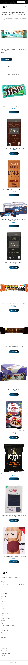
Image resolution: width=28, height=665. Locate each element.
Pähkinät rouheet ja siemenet (7, 625)
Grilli (2, 598)
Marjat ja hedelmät (5, 618)
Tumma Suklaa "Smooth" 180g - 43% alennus (14, 190)
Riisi (2, 632)
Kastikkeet (3, 603)
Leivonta (3, 611)
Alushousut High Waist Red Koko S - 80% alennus (14, 556)
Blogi (2, 646)
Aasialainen (3, 596)
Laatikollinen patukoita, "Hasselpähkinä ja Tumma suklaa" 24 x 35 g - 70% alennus (14, 388)
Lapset (2, 606)
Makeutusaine (4, 615)
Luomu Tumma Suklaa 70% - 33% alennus (14, 148)
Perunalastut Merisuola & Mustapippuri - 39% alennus (14, 473)
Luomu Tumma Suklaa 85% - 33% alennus (14, 262)
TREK (5, 50)
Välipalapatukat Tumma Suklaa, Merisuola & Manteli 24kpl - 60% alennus (14, 220)
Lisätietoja (6, 59)
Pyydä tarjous (21, 1)
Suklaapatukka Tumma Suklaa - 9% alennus (14, 346)
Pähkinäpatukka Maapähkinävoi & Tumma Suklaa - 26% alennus (14, 304)
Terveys (3, 635)
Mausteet (3, 620)
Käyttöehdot (4, 650)
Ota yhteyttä (4, 648)
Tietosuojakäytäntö (5, 653)
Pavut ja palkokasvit (5, 630)
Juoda (2, 601)
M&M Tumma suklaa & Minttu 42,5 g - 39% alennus (14, 107)
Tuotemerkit (19, 49)
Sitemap (3, 655)
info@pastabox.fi (5, 589)
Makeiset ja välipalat (11, 49)
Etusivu (2, 16)
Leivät (2, 608)
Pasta (2, 627)
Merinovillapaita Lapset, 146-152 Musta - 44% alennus (14, 515)
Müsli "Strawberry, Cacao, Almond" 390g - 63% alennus (14, 431)
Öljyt (2, 623)
